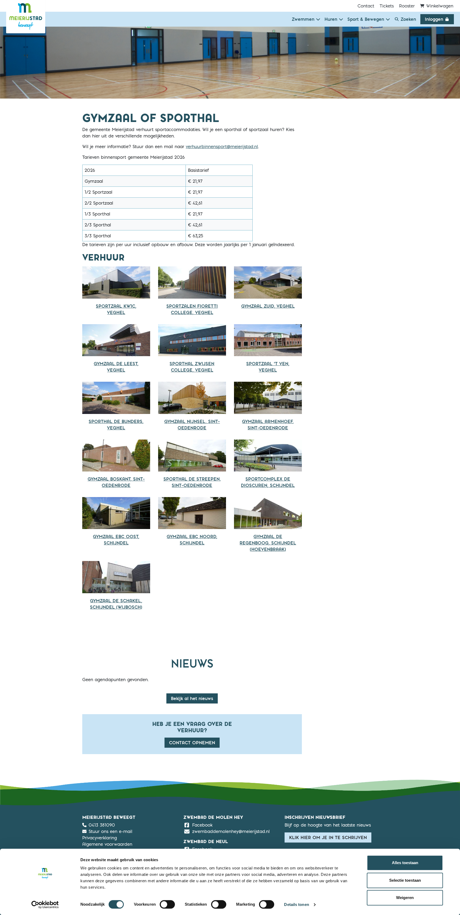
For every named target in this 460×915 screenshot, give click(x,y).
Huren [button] (332, 19)
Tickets (387, 6)
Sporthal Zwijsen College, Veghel (192, 367)
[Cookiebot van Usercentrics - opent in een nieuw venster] (45, 905)
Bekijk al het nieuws (192, 698)
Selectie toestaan (405, 880)
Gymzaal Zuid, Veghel (268, 306)
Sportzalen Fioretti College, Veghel (192, 309)
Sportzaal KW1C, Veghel (116, 309)
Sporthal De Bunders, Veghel (116, 424)
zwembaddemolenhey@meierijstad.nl (231, 831)
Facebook (202, 825)
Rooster (407, 6)
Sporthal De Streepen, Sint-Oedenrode (192, 482)
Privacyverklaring (99, 837)
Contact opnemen (192, 742)
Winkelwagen (439, 6)
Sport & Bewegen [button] (366, 19)
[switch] (167, 904)
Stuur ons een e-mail (110, 831)
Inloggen (435, 19)
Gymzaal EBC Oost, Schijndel (116, 540)
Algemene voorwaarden (107, 844)
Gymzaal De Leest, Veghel (116, 367)
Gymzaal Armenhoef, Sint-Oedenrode (268, 424)
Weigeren (405, 897)
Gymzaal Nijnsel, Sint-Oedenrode (192, 424)
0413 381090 (102, 825)
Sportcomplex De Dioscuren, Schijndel (268, 482)
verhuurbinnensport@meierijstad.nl (222, 146)
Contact (366, 6)
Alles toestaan (405, 862)
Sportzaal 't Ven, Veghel (267, 367)
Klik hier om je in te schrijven (328, 837)
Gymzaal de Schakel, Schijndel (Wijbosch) (116, 604)
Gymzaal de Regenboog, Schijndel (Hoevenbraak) (268, 543)
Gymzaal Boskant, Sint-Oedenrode (116, 482)
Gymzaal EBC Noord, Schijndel (192, 540)
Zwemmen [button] (304, 19)
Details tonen (296, 904)
